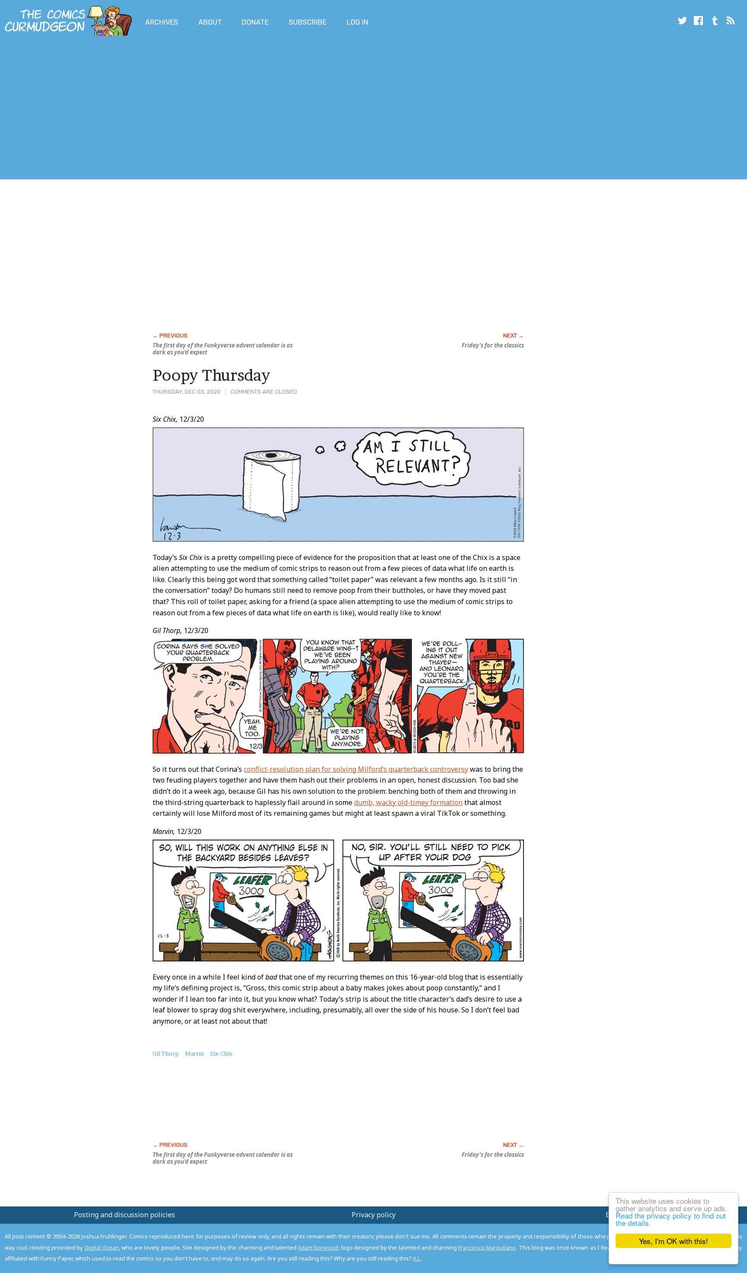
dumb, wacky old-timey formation (408, 802)
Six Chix (221, 1053)
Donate (255, 22)
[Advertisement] (157, 109)
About (210, 22)
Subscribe (307, 22)
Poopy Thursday (211, 375)
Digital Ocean (102, 1247)
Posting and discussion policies (124, 1214)
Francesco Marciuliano (487, 1247)
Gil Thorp (166, 1053)
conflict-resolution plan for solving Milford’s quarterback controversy (356, 769)
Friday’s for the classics (493, 345)
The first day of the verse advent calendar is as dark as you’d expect (223, 348)
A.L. (417, 1258)
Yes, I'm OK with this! (673, 1240)
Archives (161, 22)
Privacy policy (373, 1214)
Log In (357, 22)
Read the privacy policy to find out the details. (671, 1219)
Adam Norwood (318, 1247)
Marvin (194, 1053)
